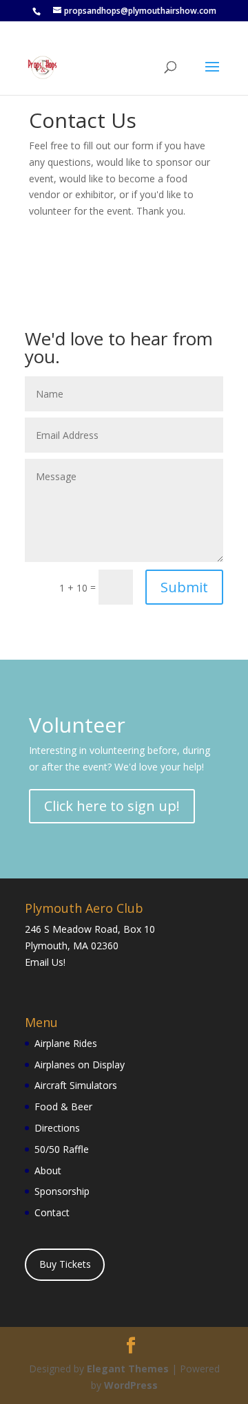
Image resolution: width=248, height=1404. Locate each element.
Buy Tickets (65, 1264)
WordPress (131, 1385)
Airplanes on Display (79, 1064)
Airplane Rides (65, 1043)
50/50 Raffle (61, 1149)
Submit (184, 587)
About (47, 1170)
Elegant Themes (128, 1368)
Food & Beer (63, 1106)
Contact (52, 1212)
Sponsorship (62, 1191)
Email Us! (45, 962)
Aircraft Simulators (75, 1085)
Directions (57, 1127)
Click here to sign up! (112, 806)
